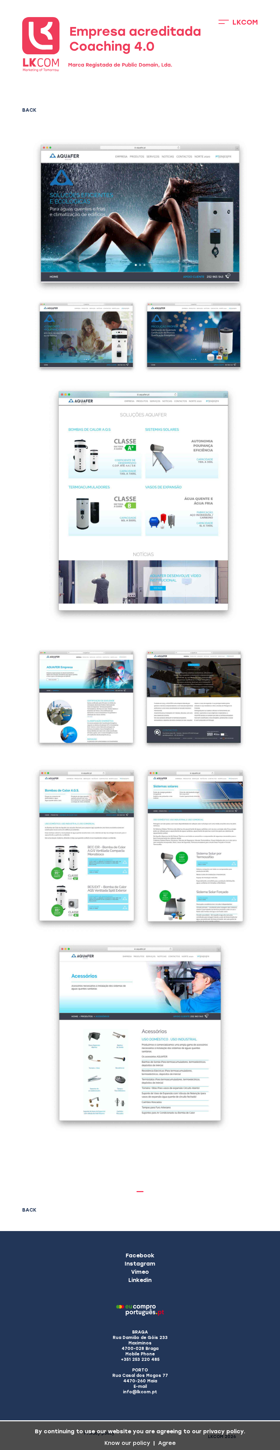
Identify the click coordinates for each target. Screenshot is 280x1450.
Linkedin (140, 1280)
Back (29, 110)
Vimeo (140, 1272)
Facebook (140, 1255)
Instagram (140, 1263)
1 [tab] (140, 1191)
